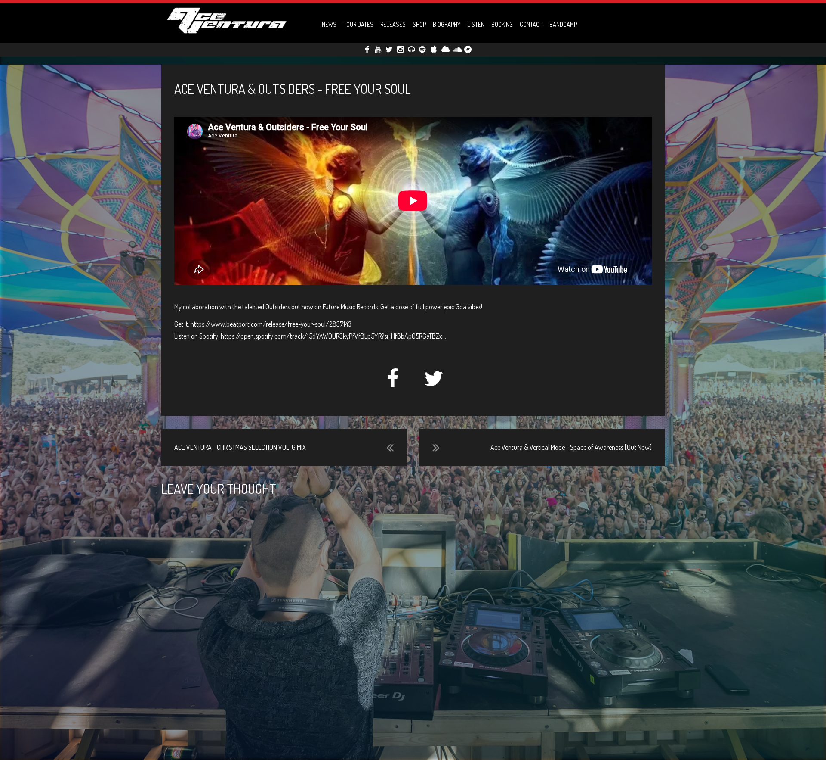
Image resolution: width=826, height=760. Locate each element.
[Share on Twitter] (433, 383)
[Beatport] (411, 49)
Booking (502, 24)
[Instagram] (400, 49)
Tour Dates (358, 24)
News (329, 24)
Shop (419, 24)
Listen (475, 24)
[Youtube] (378, 49)
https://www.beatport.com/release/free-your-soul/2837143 (271, 324)
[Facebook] (367, 49)
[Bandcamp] (471, 50)
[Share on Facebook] (393, 383)
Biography (446, 24)
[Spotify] (423, 49)
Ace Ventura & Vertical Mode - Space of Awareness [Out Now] (571, 447)
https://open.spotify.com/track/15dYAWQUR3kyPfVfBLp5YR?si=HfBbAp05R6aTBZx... (333, 336)
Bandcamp (563, 24)
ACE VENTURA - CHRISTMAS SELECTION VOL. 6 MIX (240, 447)
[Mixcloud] (445, 49)
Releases (393, 24)
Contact (531, 24)
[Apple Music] (433, 49)
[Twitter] (389, 49)
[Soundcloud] (456, 49)
